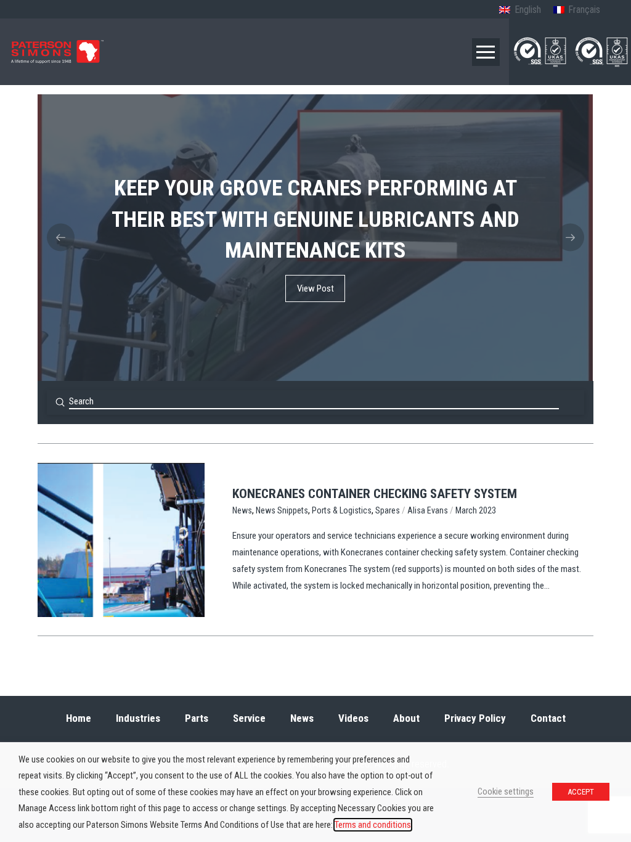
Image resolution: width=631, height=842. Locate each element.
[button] (486, 52)
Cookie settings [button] (506, 791)
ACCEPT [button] (581, 791)
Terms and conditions (373, 824)
